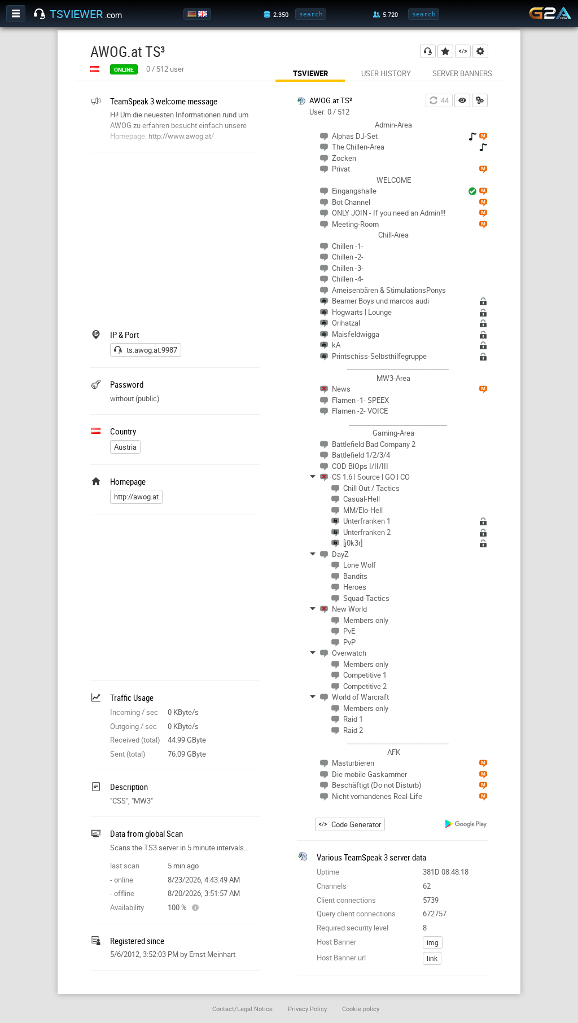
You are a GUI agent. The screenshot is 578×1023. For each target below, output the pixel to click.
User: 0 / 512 (329, 112)
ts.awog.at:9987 (151, 350)
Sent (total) (128, 754)
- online (121, 880)
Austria (125, 447)
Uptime (328, 872)
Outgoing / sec (133, 726)
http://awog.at (136, 496)
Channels (332, 886)
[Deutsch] (192, 14)
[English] (203, 14)
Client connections (346, 900)
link (432, 958)
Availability (127, 907)
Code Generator (356, 824)
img (433, 942)
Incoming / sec (134, 712)
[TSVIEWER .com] (39, 14)
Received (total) (135, 740)
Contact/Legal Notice (242, 1008)
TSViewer (310, 73)
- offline (122, 893)
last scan (124, 865)
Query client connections (356, 913)
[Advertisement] (175, 233)
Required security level (352, 928)
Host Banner (336, 942)
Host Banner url (341, 957)
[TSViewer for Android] (466, 825)
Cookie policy (360, 1008)
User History (386, 73)
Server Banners (462, 73)
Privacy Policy (307, 1008)
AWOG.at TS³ (330, 100)
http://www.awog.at (179, 136)
